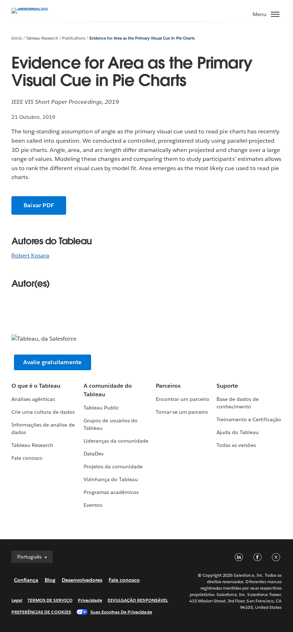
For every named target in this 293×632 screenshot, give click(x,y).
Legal (16, 600)
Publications (73, 38)
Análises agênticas (33, 399)
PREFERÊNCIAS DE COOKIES (41, 612)
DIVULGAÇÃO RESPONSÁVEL (138, 600)
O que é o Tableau (35, 385)
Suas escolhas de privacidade (121, 612)
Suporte (227, 385)
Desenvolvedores (82, 580)
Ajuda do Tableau (238, 432)
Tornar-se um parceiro (182, 412)
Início (16, 38)
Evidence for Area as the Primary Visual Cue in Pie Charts (142, 38)
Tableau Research (42, 38)
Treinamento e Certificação (249, 419)
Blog (50, 580)
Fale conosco (27, 458)
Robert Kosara (30, 255)
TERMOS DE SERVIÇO (50, 600)
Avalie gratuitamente (52, 362)
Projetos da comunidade (113, 466)
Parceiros (168, 385)
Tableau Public (101, 407)
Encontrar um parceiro (182, 399)
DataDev (94, 453)
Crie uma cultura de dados (43, 412)
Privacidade (90, 600)
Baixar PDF (39, 205)
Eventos (93, 505)
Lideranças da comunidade (116, 441)
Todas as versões (236, 445)
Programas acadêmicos (111, 492)
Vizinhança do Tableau (111, 479)
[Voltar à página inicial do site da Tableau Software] (36, 7)
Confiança (26, 580)
